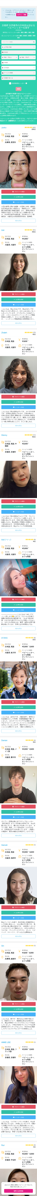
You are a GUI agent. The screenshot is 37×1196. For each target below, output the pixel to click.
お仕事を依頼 (19, 197)
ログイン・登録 (21, 14)
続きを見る (18, 220)
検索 (18, 89)
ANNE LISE (6, 1042)
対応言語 (8, 134)
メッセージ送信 (19, 202)
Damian (4, 740)
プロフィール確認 (19, 191)
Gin (2, 946)
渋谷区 (25, 35)
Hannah (4, 845)
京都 (33, 32)
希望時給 (25, 134)
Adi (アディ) (6, 540)
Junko (3, 127)
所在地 (7, 140)
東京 (22, 32)
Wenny (4, 435)
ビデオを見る (18, 185)
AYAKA (4, 638)
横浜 (26, 32)
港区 (21, 35)
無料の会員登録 (18, 1191)
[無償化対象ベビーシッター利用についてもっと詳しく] (26, 83)
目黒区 (30, 35)
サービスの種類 (27, 140)
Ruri (3, 1145)
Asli (2, 230)
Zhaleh (4, 333)
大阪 (29, 32)
